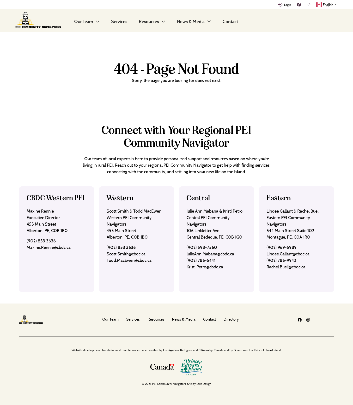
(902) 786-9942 (281, 260)
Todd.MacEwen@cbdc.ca (129, 260)
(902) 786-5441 (201, 260)
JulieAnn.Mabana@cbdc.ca (210, 254)
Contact (230, 21)
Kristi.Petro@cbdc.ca (205, 267)
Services (119, 21)
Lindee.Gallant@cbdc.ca (288, 254)
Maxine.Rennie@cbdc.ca (49, 247)
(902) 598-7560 (202, 247)
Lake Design (203, 384)
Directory (231, 319)
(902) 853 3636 (41, 241)
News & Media (191, 21)
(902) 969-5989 (282, 247)
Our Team (83, 21)
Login (287, 4)
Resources (149, 21)
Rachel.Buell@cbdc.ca (286, 267)
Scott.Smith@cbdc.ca (126, 254)
